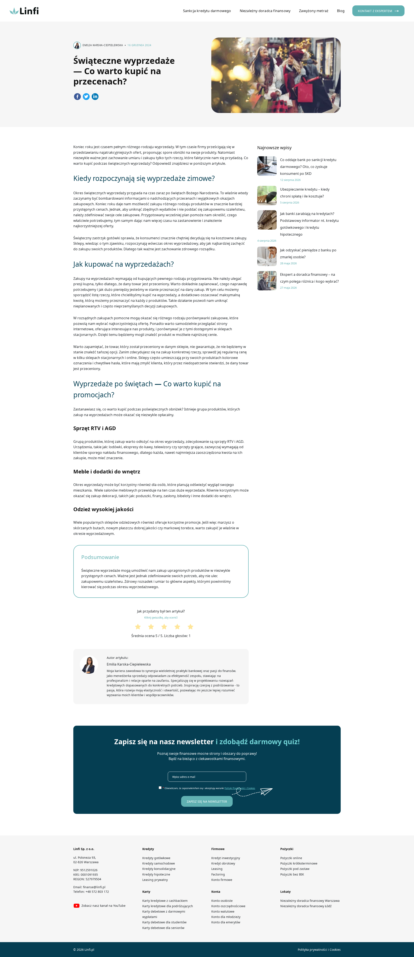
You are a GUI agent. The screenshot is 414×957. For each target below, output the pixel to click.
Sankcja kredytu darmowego (207, 10)
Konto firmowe (221, 880)
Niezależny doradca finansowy (265, 10)
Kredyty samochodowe (158, 863)
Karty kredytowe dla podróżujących (167, 906)
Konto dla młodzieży (227, 917)
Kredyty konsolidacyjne (159, 869)
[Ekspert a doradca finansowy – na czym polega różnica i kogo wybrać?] (267, 280)
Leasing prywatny (155, 880)
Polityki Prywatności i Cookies (239, 788)
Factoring (218, 874)
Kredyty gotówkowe (156, 858)
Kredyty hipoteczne (156, 874)
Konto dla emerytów (226, 922)
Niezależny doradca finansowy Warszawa (310, 901)
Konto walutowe (222, 911)
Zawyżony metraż (313, 10)
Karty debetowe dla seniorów (163, 928)
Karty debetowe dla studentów (164, 922)
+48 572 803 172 (97, 892)
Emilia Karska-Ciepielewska (129, 664)
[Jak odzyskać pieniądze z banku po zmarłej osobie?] (267, 256)
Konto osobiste (222, 901)
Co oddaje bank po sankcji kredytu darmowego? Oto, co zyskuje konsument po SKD (308, 166)
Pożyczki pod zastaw (294, 869)
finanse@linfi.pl (94, 887)
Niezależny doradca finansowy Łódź (306, 906)
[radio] (135, 628)
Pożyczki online (291, 858)
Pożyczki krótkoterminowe (298, 863)
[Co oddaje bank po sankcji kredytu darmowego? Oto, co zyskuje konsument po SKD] (267, 166)
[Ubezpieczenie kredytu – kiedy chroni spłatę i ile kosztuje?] (267, 195)
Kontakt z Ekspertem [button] (375, 11)
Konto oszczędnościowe (228, 906)
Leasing (217, 869)
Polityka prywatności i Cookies (319, 950)
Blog (341, 10)
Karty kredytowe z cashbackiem (165, 901)
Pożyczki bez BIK (292, 874)
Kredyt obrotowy (223, 863)
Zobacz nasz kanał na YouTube (103, 906)
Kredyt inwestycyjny (225, 858)
